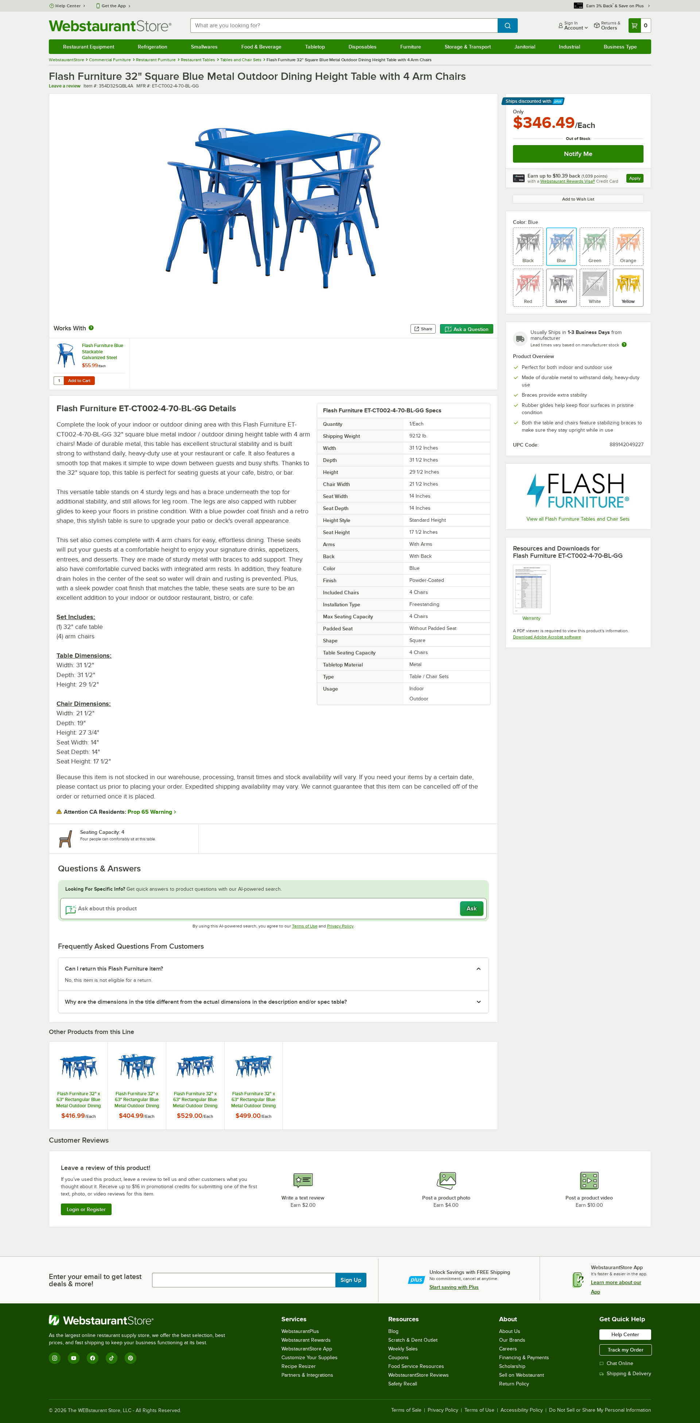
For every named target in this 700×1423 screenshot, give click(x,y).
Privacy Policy (340, 926)
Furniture (410, 47)
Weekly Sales (403, 1349)
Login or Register (86, 1209)
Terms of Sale (406, 1410)
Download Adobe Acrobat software (547, 636)
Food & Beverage (261, 47)
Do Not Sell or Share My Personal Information (600, 1410)
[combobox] (343, 25)
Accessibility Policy (522, 1410)
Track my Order (625, 1350)
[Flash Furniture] (578, 490)
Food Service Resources (416, 1366)
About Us (509, 1331)
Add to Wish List (578, 199)
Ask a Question (471, 329)
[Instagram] (55, 1358)
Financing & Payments (524, 1357)
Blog (393, 1331)
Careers (508, 1349)
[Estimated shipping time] (624, 344)
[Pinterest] (130, 1358)
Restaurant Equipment (88, 47)
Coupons (398, 1357)
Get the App (114, 5)
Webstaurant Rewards (306, 1340)
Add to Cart (79, 380)
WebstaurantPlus (300, 1331)
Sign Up (351, 1280)
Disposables (363, 47)
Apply (636, 179)
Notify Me (578, 154)
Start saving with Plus (454, 1287)
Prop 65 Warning (150, 812)
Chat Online (620, 1363)
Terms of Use (305, 926)
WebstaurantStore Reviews (418, 1375)
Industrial (569, 47)
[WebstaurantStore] (140, 1320)
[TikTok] (111, 1358)
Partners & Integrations (307, 1375)
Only (518, 111)
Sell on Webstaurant (521, 1375)
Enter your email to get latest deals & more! (95, 1280)
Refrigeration (152, 47)
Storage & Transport (468, 47)
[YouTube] (73, 1358)
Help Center (68, 5)
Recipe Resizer (298, 1366)
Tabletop (315, 47)
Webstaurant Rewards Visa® (567, 181)
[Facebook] (92, 1358)
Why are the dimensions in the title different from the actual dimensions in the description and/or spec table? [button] (206, 1002)
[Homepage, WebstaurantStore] (110, 25)
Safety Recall (402, 1384)
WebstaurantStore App (306, 1349)
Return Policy (514, 1384)
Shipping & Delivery (629, 1373)
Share (426, 328)
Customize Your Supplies (309, 1357)
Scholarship (512, 1366)
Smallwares (204, 47)
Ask (472, 908)
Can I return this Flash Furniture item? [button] (114, 968)
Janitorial (524, 47)
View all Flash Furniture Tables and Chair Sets (578, 519)
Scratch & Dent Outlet (413, 1340)
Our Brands (512, 1340)
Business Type (620, 47)
